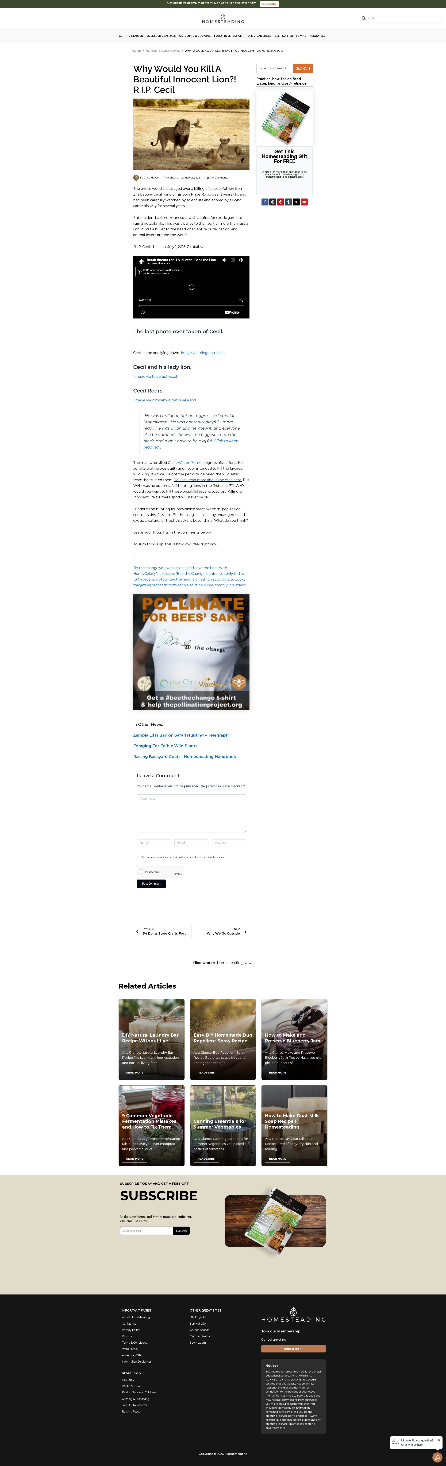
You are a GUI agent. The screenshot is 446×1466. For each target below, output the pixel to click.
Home (136, 50)
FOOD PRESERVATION (228, 35)
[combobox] (401, 18)
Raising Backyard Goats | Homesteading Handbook (184, 756)
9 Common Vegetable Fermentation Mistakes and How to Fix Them (149, 1121)
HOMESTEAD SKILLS (258, 35)
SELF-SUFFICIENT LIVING (290, 35)
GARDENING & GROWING (195, 35)
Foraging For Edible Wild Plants (165, 746)
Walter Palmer (190, 463)
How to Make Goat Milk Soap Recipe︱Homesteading (292, 1121)
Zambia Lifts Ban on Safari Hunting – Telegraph (180, 735)
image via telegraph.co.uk (203, 353)
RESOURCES (317, 35)
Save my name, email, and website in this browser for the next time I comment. (183, 857)
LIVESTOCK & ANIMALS (161, 35)
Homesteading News (163, 50)
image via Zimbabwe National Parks (165, 400)
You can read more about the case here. (208, 480)
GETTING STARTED (131, 35)
